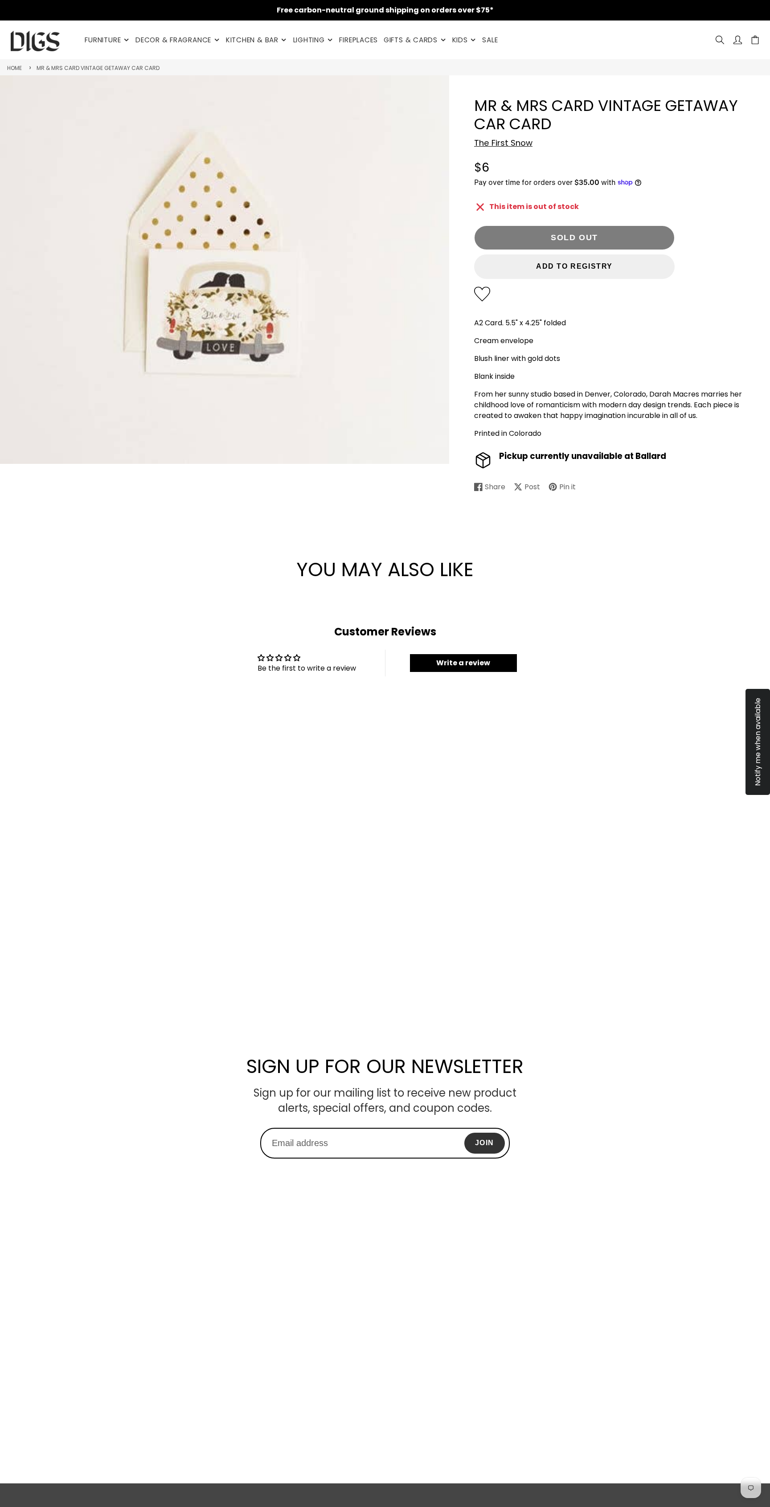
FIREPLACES (358, 40)
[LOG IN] (737, 40)
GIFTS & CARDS (411, 40)
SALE (490, 40)
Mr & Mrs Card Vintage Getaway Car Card (98, 68)
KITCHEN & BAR (252, 40)
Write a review (463, 663)
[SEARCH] (720, 40)
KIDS (460, 40)
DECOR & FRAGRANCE (173, 40)
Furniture (103, 40)
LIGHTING (309, 40)
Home (14, 68)
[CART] (755, 40)
